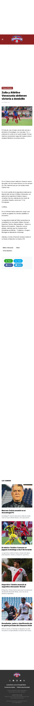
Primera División (7, 88)
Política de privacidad (23, 687)
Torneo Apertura (7, 250)
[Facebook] (13, 680)
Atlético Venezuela (8, 247)
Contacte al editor (9, 687)
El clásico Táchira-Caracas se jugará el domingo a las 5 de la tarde (17, 549)
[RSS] (24, 680)
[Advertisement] (17, 17)
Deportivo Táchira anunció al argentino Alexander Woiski (14, 586)
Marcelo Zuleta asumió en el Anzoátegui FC (14, 512)
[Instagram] (17, 680)
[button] (2, 39)
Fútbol (18, 247)
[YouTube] (20, 680)
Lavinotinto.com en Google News (16, 685)
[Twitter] (10, 680)
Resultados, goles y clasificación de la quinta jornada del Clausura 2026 (17, 624)
